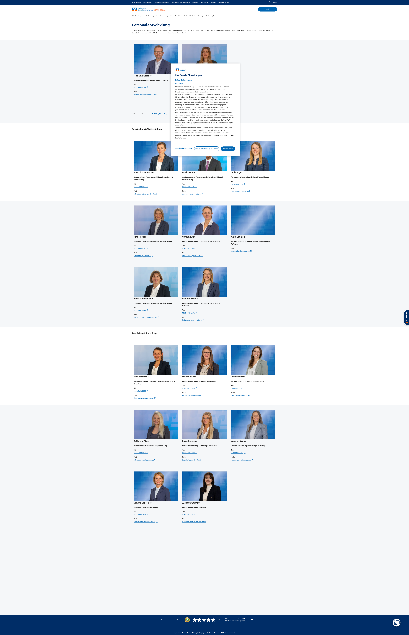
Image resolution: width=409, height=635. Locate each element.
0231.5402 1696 (188, 187)
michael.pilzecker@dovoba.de (145, 95)
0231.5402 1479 (140, 310)
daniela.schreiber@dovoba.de (144, 522)
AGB (222, 633)
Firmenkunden (147, 2)
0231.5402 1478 (188, 515)
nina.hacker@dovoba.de (142, 256)
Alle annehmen (228, 149)
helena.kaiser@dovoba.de (191, 396)
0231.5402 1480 (140, 249)
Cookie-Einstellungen (183, 148)
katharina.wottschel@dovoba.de (145, 194)
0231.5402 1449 (188, 388)
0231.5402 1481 (188, 313)
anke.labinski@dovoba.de (240, 251)
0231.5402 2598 (140, 515)
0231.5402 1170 (237, 184)
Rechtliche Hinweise (213, 633)
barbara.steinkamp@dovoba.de (145, 317)
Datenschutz (186, 633)
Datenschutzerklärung (183, 80)
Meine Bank (204, 2)
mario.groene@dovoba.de (191, 194)
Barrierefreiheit (230, 633)
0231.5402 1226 (188, 249)
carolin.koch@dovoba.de (191, 256)
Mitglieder (195, 2)
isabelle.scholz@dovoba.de (192, 320)
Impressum (177, 633)
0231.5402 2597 (237, 453)
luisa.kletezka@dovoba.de (191, 460)
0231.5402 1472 (188, 453)
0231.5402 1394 (140, 453)
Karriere (213, 2)
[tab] (138, 16)
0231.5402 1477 (140, 87)
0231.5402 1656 (140, 391)
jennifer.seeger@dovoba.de (241, 460)
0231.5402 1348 (140, 187)
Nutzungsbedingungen (198, 633)
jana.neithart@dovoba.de (240, 396)
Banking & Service (223, 2)
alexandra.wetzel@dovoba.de (193, 522)
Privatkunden (136, 2)
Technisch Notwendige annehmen (206, 149)
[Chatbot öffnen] (396, 622)
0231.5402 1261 (237, 388)
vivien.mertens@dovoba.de (143, 398)
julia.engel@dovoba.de (239, 191)
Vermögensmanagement (161, 2)
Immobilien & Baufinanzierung (181, 2)
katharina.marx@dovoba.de (144, 460)
